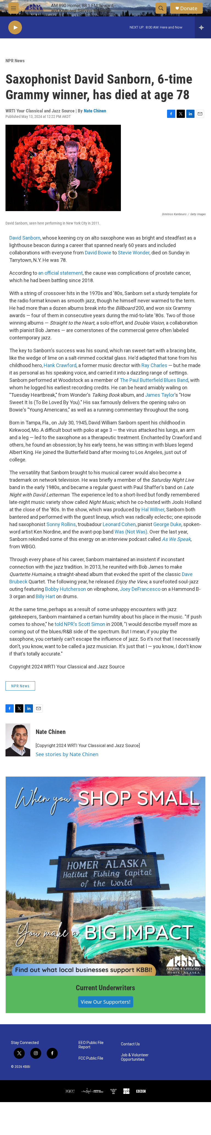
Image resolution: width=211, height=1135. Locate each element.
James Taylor (159, 395)
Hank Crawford (60, 365)
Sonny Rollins (61, 524)
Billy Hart (45, 596)
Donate (188, 8)
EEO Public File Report (91, 1045)
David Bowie (98, 253)
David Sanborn (24, 238)
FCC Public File (91, 1058)
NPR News (15, 60)
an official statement (60, 273)
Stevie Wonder (133, 253)
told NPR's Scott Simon (80, 624)
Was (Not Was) (131, 532)
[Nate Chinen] (17, 739)
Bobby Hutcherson (65, 589)
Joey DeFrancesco (140, 589)
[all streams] (203, 27)
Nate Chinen (95, 111)
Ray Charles (154, 365)
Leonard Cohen (119, 524)
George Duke (167, 524)
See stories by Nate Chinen (67, 754)
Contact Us (130, 1044)
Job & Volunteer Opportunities (135, 1057)
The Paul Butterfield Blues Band (154, 380)
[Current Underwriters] (105, 876)
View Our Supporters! (106, 1001)
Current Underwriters (105, 988)
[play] (15, 27)
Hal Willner (152, 509)
